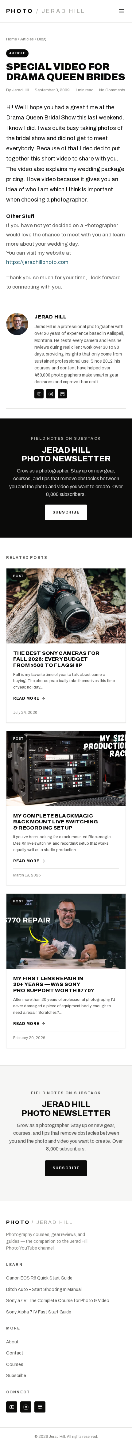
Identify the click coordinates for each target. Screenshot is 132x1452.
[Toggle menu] (121, 11)
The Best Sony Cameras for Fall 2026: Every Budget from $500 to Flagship (56, 659)
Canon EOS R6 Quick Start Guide (39, 1278)
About (12, 1342)
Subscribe (66, 512)
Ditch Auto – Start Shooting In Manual (44, 1289)
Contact (14, 1353)
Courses (14, 1364)
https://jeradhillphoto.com (37, 262)
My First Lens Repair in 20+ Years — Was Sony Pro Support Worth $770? (53, 984)
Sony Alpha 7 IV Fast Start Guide (38, 1312)
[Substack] (62, 393)
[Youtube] (39, 393)
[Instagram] (50, 393)
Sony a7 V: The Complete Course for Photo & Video (57, 1300)
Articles (27, 39)
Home (11, 39)
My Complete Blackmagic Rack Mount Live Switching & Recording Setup (55, 822)
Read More (26, 698)
